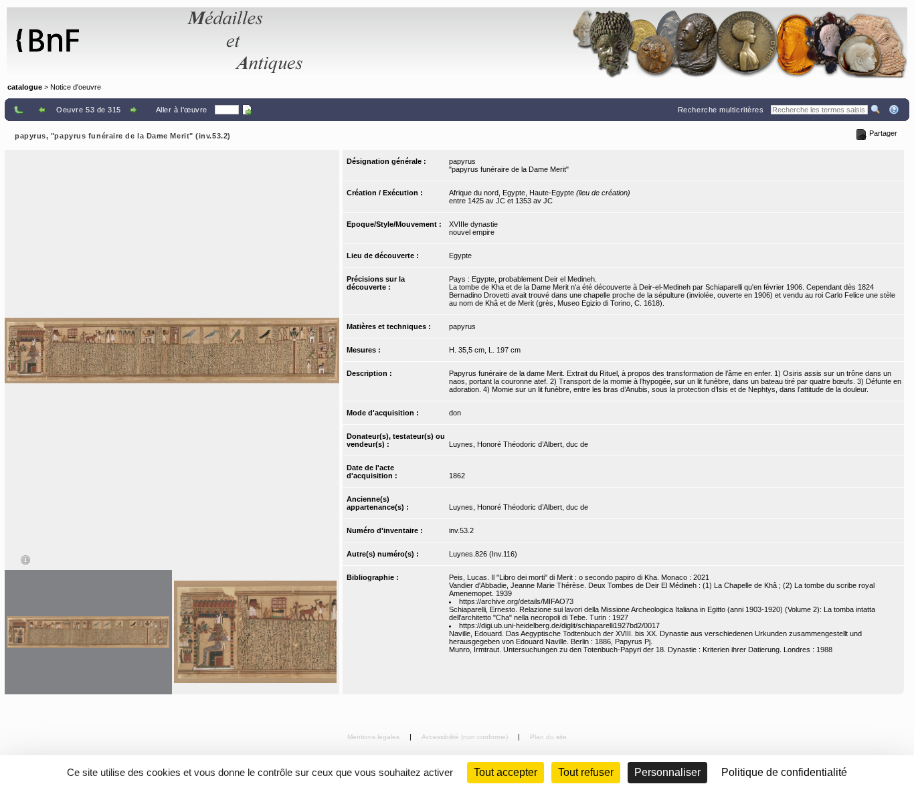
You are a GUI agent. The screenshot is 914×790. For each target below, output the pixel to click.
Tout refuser (586, 772)
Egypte (460, 256)
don (455, 413)
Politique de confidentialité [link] (784, 772)
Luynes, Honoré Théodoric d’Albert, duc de (518, 444)
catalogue (24, 87)
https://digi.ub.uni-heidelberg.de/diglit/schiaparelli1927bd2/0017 (559, 625)
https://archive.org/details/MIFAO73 (516, 601)
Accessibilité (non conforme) (466, 736)
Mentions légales (374, 736)
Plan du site (548, 736)
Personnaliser (667, 772)
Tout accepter (505, 772)
